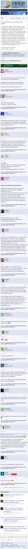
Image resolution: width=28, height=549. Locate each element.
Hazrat (6, 112)
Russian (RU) (10, 543)
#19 (26, 478)
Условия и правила (13, 545)
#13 (26, 353)
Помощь (19, 546)
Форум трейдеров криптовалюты (17, 503)
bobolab (7, 389)
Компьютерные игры (10, 496)
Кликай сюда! (12, 90)
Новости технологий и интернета (13, 513)
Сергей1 (7, 177)
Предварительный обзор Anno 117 (14, 495)
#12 (26, 336)
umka (6, 259)
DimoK (3, 62)
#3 (26, 118)
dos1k (6, 472)
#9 (26, 264)
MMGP (3, 543)
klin (6, 456)
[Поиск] (26, 18)
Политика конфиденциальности (8, 546)
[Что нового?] (23, 18)
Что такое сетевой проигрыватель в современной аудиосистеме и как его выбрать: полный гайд (15, 519)
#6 (26, 183)
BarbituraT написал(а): (6, 434)
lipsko (6, 155)
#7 (26, 215)
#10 (26, 284)
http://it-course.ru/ (21, 199)
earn (6, 133)
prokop (7, 210)
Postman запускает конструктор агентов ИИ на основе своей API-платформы (13, 509)
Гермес (7, 229)
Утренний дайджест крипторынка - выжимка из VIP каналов (14, 501)
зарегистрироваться (7, 49)
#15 (26, 394)
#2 (26, 100)
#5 (26, 160)
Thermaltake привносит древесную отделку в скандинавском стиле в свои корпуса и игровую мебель (15, 528)
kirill (6, 348)
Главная (23, 546)
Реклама (2, 89)
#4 (26, 138)
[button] (2, 18)
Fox (6, 95)
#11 (26, 319)
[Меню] (14, 10)
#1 (26, 75)
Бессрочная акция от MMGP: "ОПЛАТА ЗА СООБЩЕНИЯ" (13, 55)
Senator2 (7, 426)
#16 (26, 413)
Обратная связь (4, 545)
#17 (26, 431)
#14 (26, 369)
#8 (26, 234)
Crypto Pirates (6, 503)
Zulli (6, 364)
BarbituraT (8, 313)
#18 (26, 462)
